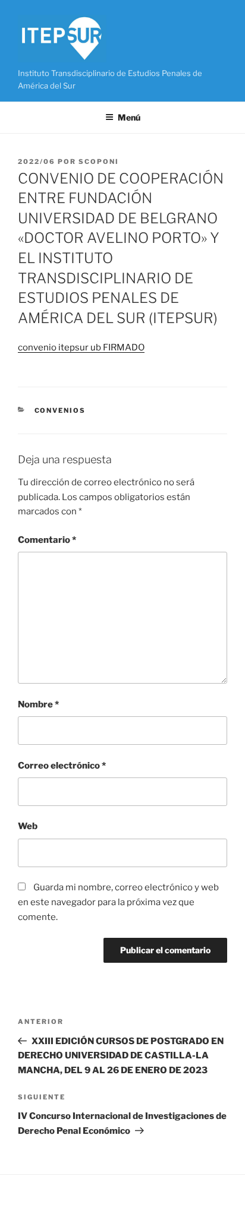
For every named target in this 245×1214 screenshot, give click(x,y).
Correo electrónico (62, 765)
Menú (129, 117)
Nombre (38, 704)
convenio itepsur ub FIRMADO (81, 347)
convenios (60, 410)
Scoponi (98, 161)
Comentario (47, 540)
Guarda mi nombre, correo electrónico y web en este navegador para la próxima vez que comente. (118, 902)
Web (27, 826)
